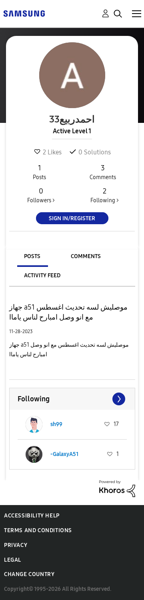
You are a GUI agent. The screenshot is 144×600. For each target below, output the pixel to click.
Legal (12, 560)
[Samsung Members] (24, 13)
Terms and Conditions (38, 530)
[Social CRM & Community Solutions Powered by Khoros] (117, 488)
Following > (104, 195)
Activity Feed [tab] (42, 275)
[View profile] (34, 424)
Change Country (29, 574)
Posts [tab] (32, 256)
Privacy (15, 545)
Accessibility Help (32, 515)
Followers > (41, 195)
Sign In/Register (72, 218)
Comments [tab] (86, 256)
